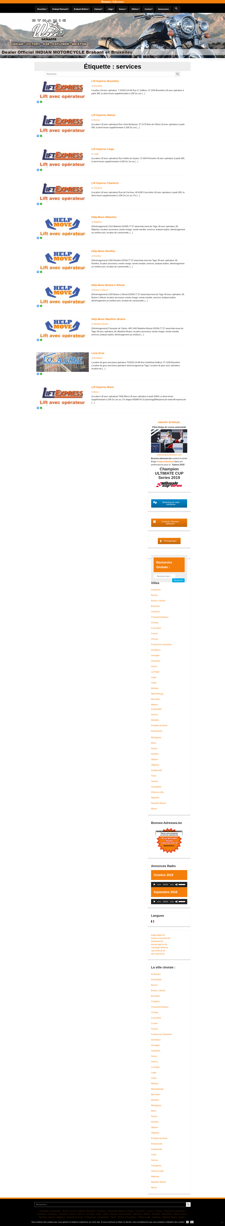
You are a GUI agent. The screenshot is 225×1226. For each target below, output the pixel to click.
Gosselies (155, 661)
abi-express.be (158, 954)
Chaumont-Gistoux (159, 617)
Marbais (154, 688)
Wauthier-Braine (100, 324)
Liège (110, 9)
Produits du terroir (159, 725)
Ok (187, 1222)
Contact (148, 9)
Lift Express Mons (102, 387)
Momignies (156, 737)
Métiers (135, 9)
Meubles (155, 720)
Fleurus (154, 639)
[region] (112, 35)
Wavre (154, 809)
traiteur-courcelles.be (160, 938)
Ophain (154, 759)
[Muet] (176, 884)
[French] (152, 921)
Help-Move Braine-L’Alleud (107, 285)
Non (191, 1222)
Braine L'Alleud (100, 290)
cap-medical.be (158, 951)
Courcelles (156, 628)
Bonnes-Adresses (112, 1)
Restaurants (156, 731)
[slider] (182, 884)
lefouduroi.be (157, 941)
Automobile (156, 709)
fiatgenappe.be (158, 935)
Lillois (154, 683)
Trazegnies (156, 787)
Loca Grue (97, 353)
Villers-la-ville (157, 792)
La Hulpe (155, 672)
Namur (122, 9)
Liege (96, 154)
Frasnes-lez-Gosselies (161, 644)
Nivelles (97, 256)
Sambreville (156, 770)
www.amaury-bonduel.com (169, 455)
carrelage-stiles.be (159, 947)
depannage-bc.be (159, 944)
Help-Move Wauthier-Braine (108, 319)
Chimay (154, 622)
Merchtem (155, 699)
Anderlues (156, 590)
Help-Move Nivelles (103, 251)
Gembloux (156, 650)
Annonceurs (163, 9)
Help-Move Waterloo (103, 217)
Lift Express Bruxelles (105, 81)
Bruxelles (41, 9)
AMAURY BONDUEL (169, 422)
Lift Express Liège (102, 149)
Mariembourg (157, 694)
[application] (169, 884)
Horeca (154, 714)
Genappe (155, 655)
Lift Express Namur (103, 115)
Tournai (154, 781)
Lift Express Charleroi (105, 183)
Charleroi (97, 188)
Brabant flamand (60, 9)
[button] (176, 9)
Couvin (154, 633)
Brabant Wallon (81, 9)
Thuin (153, 776)
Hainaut (98, 9)
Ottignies (155, 765)
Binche (154, 595)
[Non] (221, 1222)
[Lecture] (154, 884)
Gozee (154, 666)
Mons (96, 392)
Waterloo (97, 222)
